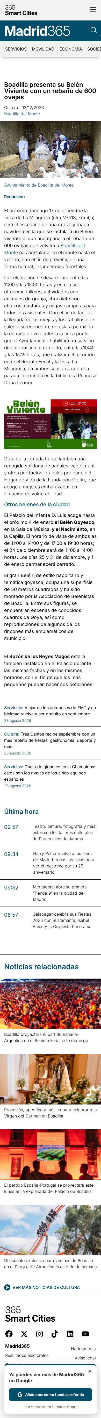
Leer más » (12, 1047)
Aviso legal (85, 1357)
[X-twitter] (24, 1334)
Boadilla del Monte (22, 113)
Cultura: (11, 734)
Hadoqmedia (83, 1348)
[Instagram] (39, 1334)
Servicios (16, 49)
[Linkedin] (70, 1334)
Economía (71, 49)
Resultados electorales (26, 1355)
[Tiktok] (55, 1334)
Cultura (11, 107)
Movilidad (43, 49)
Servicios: (13, 707)
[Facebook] (9, 1334)
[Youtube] (85, 1334)
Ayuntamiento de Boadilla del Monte (39, 185)
